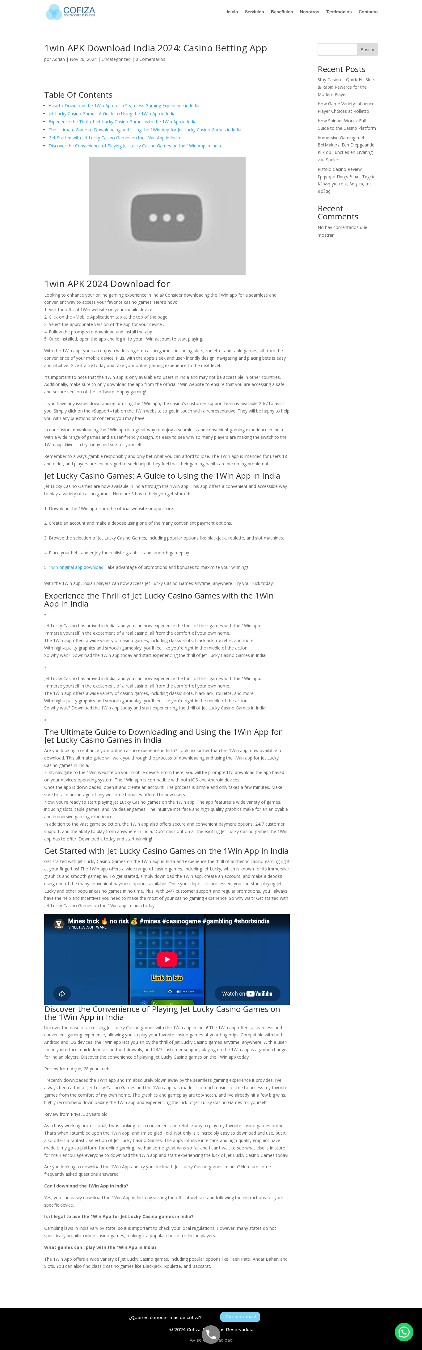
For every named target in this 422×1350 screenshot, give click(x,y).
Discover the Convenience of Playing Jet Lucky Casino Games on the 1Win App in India (135, 146)
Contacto (368, 12)
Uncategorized (116, 59)
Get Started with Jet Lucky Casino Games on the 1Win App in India (114, 138)
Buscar (367, 50)
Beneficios (282, 12)
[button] (404, 1332)
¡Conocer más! (240, 1316)
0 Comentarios (150, 59)
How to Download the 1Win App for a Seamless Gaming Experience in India (124, 105)
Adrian (58, 59)
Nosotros (309, 12)
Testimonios (339, 12)
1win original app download (76, 567)
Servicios (254, 12)
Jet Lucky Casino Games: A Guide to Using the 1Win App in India (112, 113)
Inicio (232, 12)
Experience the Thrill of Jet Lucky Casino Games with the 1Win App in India (122, 122)
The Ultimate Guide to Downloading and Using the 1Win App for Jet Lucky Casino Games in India (145, 130)
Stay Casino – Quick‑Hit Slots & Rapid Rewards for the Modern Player (346, 87)
